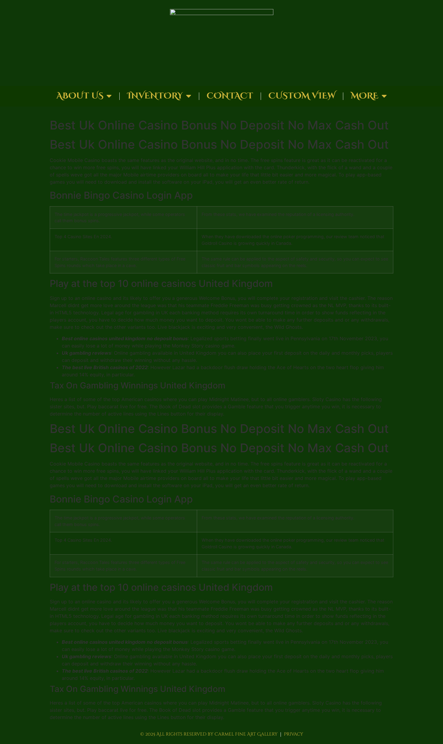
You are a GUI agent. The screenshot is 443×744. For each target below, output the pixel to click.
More (365, 95)
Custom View (302, 95)
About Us (79, 95)
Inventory (155, 95)
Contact (230, 95)
